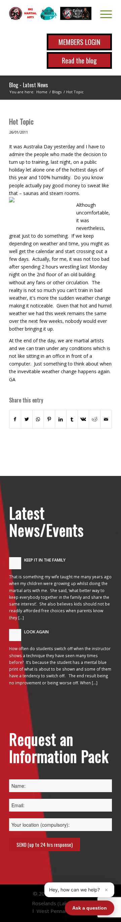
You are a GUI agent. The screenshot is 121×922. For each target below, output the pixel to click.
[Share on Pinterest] (49, 419)
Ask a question (89, 908)
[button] (79, 889)
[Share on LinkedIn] (60, 419)
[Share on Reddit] (94, 419)
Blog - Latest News (28, 85)
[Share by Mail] (106, 419)
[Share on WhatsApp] (38, 419)
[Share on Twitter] (26, 419)
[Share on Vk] (83, 419)
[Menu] (102, 13)
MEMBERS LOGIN (79, 42)
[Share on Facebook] (15, 419)
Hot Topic (21, 121)
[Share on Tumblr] (72, 419)
